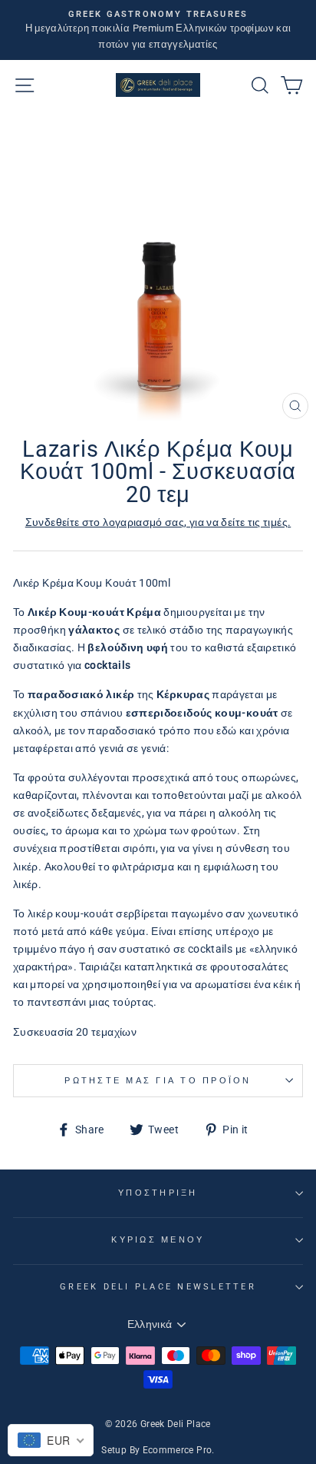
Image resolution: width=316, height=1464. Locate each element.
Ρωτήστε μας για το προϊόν (157, 1081)
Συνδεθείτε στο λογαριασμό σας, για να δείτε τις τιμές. (158, 522)
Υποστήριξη (158, 1193)
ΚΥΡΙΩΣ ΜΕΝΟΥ (157, 1240)
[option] (158, 30)
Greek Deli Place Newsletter (158, 1287)
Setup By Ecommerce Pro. (157, 1450)
